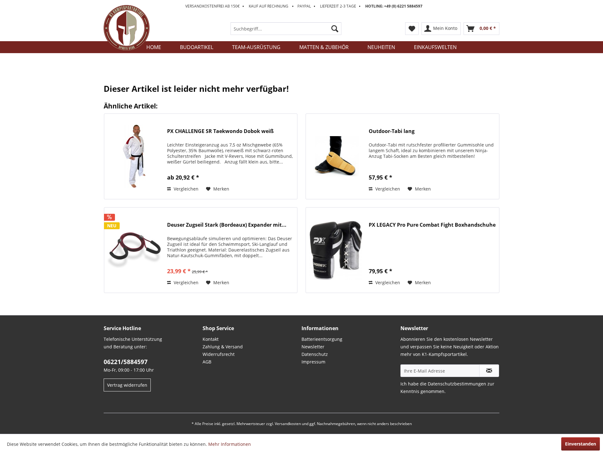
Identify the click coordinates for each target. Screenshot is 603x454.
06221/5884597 (126, 362)
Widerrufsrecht (219, 354)
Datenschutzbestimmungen (457, 384)
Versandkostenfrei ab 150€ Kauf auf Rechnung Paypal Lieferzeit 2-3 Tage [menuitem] (303, 6)
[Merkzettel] (412, 28)
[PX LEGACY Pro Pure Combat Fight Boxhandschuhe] (335, 250)
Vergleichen (185, 189)
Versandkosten (288, 423)
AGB (207, 362)
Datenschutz (315, 354)
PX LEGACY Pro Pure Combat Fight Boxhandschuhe (432, 225)
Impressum (313, 362)
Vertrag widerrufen (127, 385)
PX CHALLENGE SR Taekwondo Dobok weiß (220, 131)
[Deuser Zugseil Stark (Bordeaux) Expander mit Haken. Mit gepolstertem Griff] (134, 250)
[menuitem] (286, 28)
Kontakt (211, 339)
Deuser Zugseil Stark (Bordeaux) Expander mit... (226, 225)
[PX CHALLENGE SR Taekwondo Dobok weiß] (134, 156)
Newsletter (313, 347)
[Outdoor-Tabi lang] (335, 156)
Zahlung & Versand (223, 347)
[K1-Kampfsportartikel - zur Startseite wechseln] (126, 28)
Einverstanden (580, 444)
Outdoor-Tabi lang (392, 131)
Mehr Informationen (229, 444)
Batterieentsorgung (322, 339)
